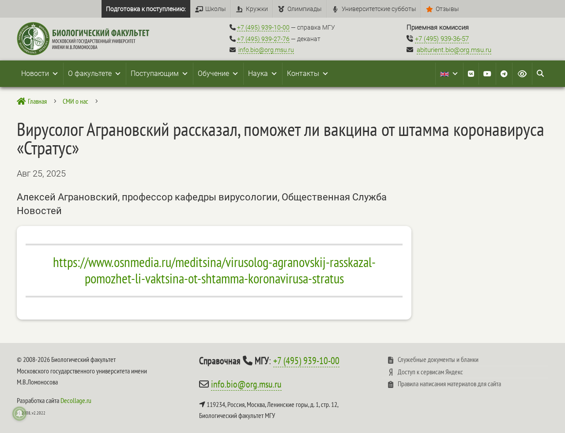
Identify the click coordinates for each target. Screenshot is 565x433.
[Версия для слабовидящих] (522, 74)
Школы (215, 8)
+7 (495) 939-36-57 (442, 39)
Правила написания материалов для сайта (449, 383)
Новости (35, 73)
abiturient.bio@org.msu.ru (454, 50)
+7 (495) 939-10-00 (263, 27)
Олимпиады (304, 8)
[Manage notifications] (19, 414)
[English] (449, 74)
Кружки (257, 8)
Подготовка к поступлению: (146, 8)
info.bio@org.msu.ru (266, 49)
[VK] (470, 74)
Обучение (213, 73)
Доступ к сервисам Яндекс (430, 371)
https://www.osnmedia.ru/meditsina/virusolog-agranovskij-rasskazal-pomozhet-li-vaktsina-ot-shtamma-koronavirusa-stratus (214, 270)
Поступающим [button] (155, 73)
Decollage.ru (75, 400)
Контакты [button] (303, 73)
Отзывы (447, 8)
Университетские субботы (379, 8)
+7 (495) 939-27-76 (263, 38)
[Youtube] (487, 74)
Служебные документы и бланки (438, 359)
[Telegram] (504, 74)
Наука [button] (258, 73)
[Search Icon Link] (540, 74)
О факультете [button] (90, 73)
